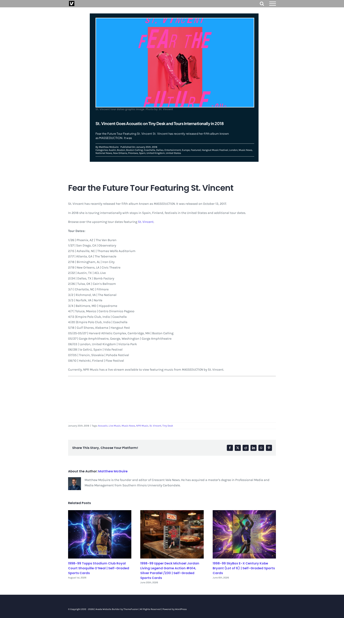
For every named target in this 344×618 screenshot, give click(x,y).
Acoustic (103, 425)
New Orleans (120, 153)
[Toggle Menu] (273, 4)
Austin (112, 150)
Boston (121, 150)
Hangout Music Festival (215, 150)
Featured (196, 150)
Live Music (115, 425)
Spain (142, 153)
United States (173, 153)
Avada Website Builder (107, 609)
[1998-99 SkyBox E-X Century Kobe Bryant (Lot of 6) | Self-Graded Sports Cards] (244, 534)
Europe (186, 150)
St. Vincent (146, 222)
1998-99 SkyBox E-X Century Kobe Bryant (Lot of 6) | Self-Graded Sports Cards (244, 568)
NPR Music (142, 425)
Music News (245, 150)
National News (103, 153)
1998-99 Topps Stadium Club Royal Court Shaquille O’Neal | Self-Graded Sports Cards (98, 568)
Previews (133, 153)
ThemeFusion (130, 609)
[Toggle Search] (262, 3)
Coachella (149, 150)
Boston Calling (134, 150)
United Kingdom (156, 153)
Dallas (159, 150)
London (233, 150)
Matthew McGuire (109, 146)
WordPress (181, 609)
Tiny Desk (167, 425)
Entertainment (172, 150)
